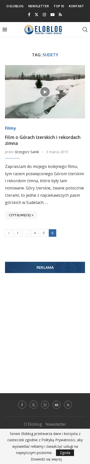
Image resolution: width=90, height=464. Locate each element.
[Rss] (60, 14)
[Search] (85, 29)
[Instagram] (44, 14)
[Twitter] (36, 14)
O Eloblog (15, 6)
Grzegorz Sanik (27, 151)
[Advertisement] (45, 326)
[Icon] (45, 92)
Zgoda (65, 452)
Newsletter (38, 6)
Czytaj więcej (19, 215)
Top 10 (59, 6)
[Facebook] (29, 14)
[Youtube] (52, 14)
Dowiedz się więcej (46, 459)
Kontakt (76, 6)
